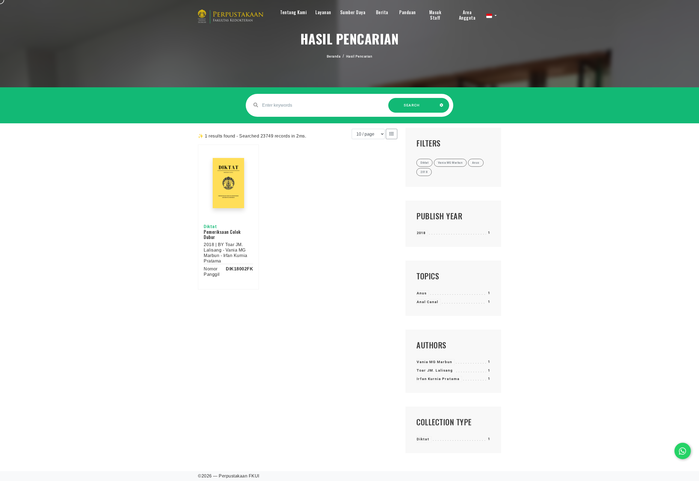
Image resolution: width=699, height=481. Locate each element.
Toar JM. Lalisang (434, 370)
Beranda (334, 56)
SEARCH (412, 105)
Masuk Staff (435, 15)
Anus (421, 293)
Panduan (407, 12)
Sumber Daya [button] (353, 12)
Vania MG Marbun (434, 362)
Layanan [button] (323, 12)
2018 (421, 233)
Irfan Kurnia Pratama (438, 379)
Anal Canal (427, 302)
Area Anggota (467, 15)
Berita (382, 12)
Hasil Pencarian (359, 56)
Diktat (423, 439)
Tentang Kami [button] (293, 12)
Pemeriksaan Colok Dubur (222, 234)
